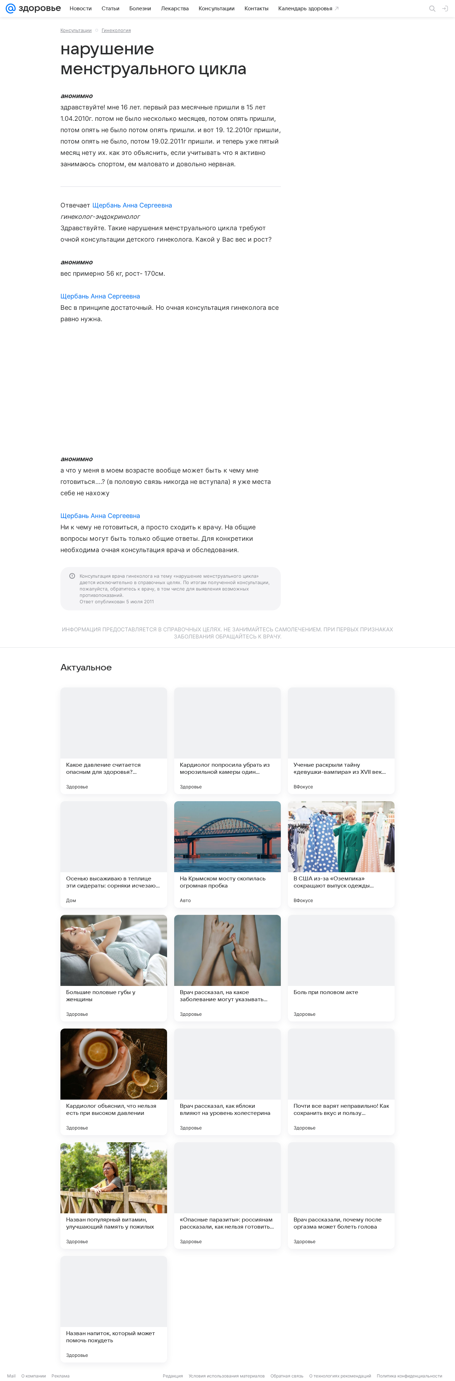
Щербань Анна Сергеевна (132, 205)
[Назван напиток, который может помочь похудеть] (113, 1309)
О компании (33, 1376)
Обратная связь (287, 1376)
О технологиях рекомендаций (340, 1376)
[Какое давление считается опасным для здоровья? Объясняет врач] (113, 740)
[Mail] (11, 8)
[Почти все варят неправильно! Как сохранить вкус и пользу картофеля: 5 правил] (341, 1082)
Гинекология (116, 30)
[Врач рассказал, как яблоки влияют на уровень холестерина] (227, 1082)
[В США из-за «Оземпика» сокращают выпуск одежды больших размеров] (341, 854)
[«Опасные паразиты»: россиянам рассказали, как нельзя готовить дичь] (227, 1195)
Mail (11, 1376)
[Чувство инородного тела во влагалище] (341, 1309)
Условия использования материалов (227, 1376)
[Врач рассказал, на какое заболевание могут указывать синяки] (227, 968)
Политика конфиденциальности (409, 1376)
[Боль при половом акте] (341, 968)
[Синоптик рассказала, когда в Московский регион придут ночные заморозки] (227, 1309)
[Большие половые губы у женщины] (113, 968)
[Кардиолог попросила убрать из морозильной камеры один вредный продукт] (227, 740)
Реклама (61, 1376)
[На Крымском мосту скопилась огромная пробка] (227, 854)
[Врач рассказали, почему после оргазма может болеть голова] (341, 1195)
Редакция (173, 1376)
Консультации (76, 30)
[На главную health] (38, 8)
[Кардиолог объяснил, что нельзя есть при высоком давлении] (113, 1082)
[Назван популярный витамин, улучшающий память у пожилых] (113, 1195)
